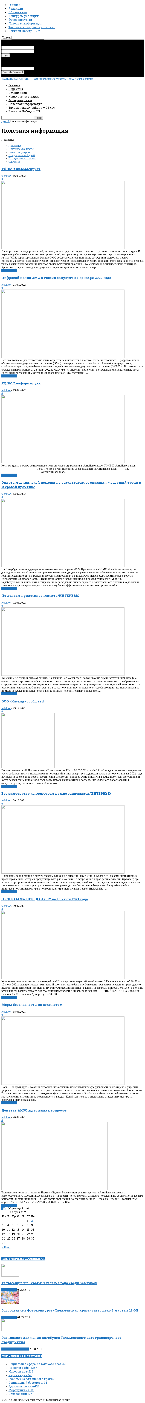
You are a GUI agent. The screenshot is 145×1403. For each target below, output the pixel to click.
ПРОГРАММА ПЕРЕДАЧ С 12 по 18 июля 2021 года (44, 899)
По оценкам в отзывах (22, 158)
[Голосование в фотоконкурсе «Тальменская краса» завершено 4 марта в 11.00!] (10, 1302)
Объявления (17, 12)
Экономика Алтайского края (31, 1379)
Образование (20, 1394)
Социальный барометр (27, 1382)
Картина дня (9, 1289)
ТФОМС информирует (20, 169)
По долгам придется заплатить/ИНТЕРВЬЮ (40, 595)
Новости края (20, 1371)
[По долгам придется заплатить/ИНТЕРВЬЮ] (62, 674)
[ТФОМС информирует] (62, 247)
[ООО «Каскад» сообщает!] (28, 767)
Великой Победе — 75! (24, 31)
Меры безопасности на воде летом (32, 1004)
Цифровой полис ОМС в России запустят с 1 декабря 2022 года (56, 277)
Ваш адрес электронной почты (52, 68)
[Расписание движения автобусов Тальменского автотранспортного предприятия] (10, 1330)
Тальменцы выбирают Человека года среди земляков (49, 1283)
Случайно (14, 161)
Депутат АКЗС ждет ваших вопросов (34, 1110)
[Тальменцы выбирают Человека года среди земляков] (10, 1275)
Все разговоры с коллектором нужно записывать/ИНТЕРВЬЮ (56, 793)
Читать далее (9, 270)
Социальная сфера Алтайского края (37, 1364)
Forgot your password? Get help (19, 58)
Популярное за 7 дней (21, 155)
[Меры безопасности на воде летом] (62, 1083)
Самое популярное (19, 152)
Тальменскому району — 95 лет (31, 27)
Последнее (14, 145)
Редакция (15, 8)
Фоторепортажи (20, 19)
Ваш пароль (41, 51)
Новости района (22, 1367)
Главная (14, 5)
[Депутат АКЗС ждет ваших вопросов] (54, 1189)
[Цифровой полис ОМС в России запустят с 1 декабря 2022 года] (62, 356)
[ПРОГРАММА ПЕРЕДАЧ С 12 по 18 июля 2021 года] (62, 978)
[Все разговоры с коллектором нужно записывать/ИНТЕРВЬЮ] (62, 872)
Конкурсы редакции (23, 16)
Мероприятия (21, 1390)
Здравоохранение (23, 1386)
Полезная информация (25, 23)
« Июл (6, 1247)
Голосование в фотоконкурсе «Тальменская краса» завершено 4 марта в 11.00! (69, 1310)
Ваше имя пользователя (48, 47)
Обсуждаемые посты (21, 148)
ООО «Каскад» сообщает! (22, 701)
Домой (5, 121)
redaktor (6, 175)
